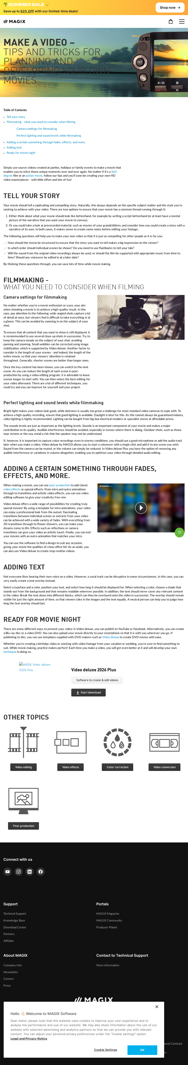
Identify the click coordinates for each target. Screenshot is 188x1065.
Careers (8, 978)
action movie (34, 175)
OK (142, 1050)
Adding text (14, 147)
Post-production (23, 826)
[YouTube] (7, 872)
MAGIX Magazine (107, 913)
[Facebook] (40, 872)
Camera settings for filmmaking (37, 128)
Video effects (70, 767)
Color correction (117, 767)
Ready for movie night (21, 152)
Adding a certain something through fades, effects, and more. (46, 142)
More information (107, 965)
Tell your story (16, 117)
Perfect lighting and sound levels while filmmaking (49, 135)
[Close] (157, 1007)
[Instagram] (18, 872)
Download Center (14, 927)
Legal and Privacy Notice (29, 1038)
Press (7, 985)
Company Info (12, 965)
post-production (59, 485)
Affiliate (8, 941)
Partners (9, 934)
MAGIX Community (109, 920)
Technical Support (14, 913)
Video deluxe (110, 637)
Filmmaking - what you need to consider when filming (41, 122)
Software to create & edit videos (97, 680)
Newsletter (10, 972)
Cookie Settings (105, 1050)
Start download (91, 692)
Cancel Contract (171, 1043)
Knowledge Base (14, 920)
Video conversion (165, 767)
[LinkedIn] (29, 872)
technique (9, 652)
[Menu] (181, 21)
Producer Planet (106, 927)
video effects (11, 489)
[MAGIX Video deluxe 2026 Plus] (41, 684)
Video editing (23, 767)
